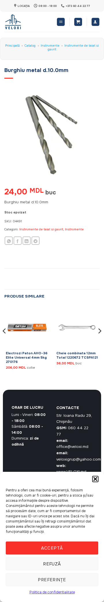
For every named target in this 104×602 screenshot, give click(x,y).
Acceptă (52, 548)
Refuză (52, 564)
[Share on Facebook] (18, 240)
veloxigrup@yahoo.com (78, 459)
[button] (95, 479)
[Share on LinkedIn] (27, 240)
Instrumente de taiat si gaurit (73, 47)
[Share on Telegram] (35, 240)
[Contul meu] (95, 22)
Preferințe (52, 580)
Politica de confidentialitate (52, 592)
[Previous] (4, 342)
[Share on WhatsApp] (9, 240)
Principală (12, 45)
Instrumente (50, 45)
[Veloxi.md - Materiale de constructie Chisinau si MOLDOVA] (23, 22)
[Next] (99, 342)
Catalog (30, 45)
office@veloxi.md (72, 446)
